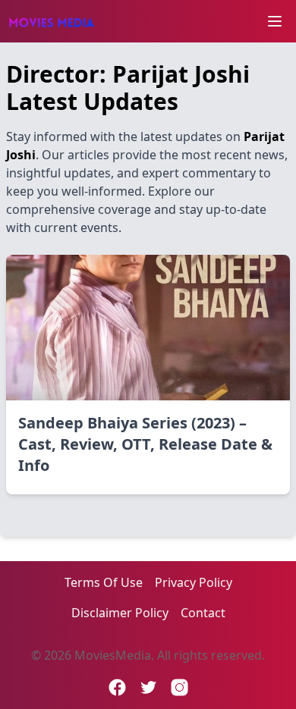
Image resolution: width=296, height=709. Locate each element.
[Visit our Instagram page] (179, 687)
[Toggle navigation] (275, 21)
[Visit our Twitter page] (148, 687)
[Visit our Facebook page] (117, 687)
